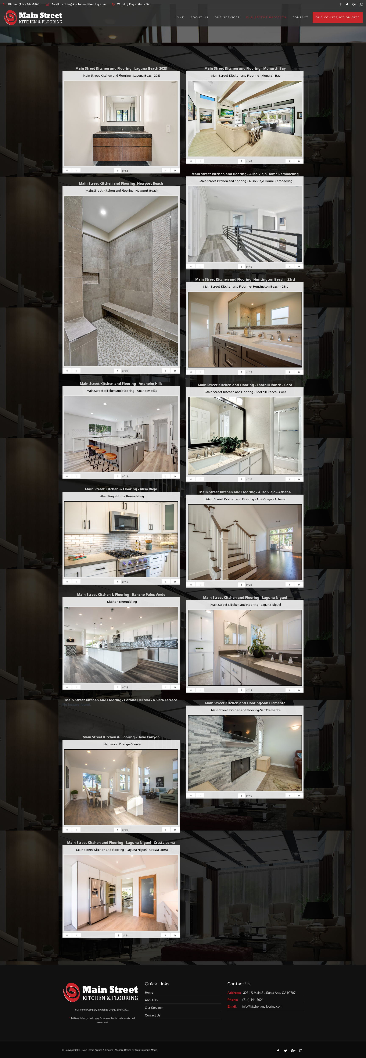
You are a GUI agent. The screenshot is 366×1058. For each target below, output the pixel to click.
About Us (199, 17)
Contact (300, 17)
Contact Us (153, 1015)
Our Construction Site (338, 17)
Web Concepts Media (146, 1050)
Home (179, 17)
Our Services (227, 17)
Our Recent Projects (266, 17)
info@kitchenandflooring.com (262, 1006)
